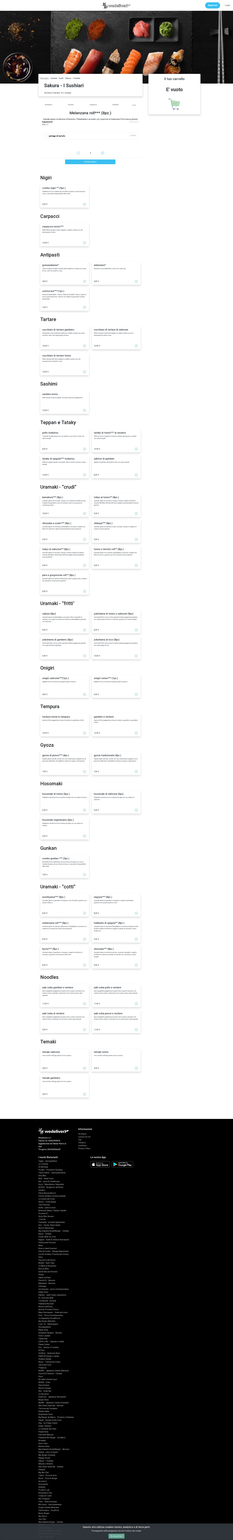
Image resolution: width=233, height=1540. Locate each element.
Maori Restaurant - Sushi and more (53, 1312)
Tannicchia (42, 1338)
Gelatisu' (42, 1487)
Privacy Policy (84, 1148)
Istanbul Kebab (44, 1359)
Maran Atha (43, 1330)
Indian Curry (43, 1292)
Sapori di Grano (44, 1277)
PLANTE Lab (43, 1490)
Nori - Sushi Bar (44, 1391)
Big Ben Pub (43, 1472)
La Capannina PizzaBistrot (49, 1318)
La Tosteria (43, 1164)
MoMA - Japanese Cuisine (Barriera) (53, 1370)
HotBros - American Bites (49, 1353)
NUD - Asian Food (45, 1178)
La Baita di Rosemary (47, 1266)
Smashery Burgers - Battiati (50, 1333)
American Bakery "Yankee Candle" (52, 1210)
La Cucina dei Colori (46, 1199)
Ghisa (40, 1245)
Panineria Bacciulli (46, 1304)
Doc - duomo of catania (48, 1347)
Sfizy (40, 1257)
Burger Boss (43, 1400)
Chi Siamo (82, 1134)
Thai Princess (44, 1205)
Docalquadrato (44, 1327)
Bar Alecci (42, 1516)
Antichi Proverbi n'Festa (48, 1309)
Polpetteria (43, 1432)
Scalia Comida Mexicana (48, 1507)
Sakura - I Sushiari (45, 1461)
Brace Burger (43, 1513)
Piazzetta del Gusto (46, 1260)
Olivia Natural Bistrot (47, 1193)
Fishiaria (41, 1469)
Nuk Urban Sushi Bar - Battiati (50, 1405)
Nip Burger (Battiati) (46, 1321)
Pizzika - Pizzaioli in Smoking (50, 1170)
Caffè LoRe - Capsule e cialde (51, 1341)
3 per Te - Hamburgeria (48, 1324)
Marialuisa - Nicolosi (46, 1283)
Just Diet (42, 1519)
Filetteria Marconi (45, 1435)
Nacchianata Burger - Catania (50, 1522)
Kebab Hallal (43, 1411)
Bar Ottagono (44, 1499)
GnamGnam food (45, 1414)
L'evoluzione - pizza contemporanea (53, 1289)
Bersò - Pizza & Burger (47, 1478)
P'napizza (42, 1368)
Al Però (41, 1350)
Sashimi (115, 104)
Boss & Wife (43, 1269)
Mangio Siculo (44, 1458)
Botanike (42, 1440)
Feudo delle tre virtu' (47, 1237)
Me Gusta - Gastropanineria (49, 1504)
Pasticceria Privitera (47, 1242)
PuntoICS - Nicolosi (46, 1280)
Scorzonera (43, 1484)
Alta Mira (42, 1175)
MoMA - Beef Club (46, 1263)
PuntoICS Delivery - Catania (50, 1373)
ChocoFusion (43, 1385)
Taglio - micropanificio (47, 1161)
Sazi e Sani (42, 1443)
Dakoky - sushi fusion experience (52, 1295)
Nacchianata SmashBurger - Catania (53, 1231)
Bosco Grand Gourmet (47, 1248)
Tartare (71, 104)
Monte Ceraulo (44, 1388)
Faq (79, 1140)
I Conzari (42, 1219)
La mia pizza (43, 1394)
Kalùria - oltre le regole (48, 1452)
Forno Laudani (44, 1336)
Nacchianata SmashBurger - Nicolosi (53, 1449)
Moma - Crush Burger (47, 1202)
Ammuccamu (43, 1446)
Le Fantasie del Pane (47, 1429)
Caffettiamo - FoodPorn (48, 1510)
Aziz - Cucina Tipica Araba (49, 1225)
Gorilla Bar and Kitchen (47, 1272)
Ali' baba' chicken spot (47, 1379)
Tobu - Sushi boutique (47, 1501)
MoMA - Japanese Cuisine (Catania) (53, 1402)
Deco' (40, 1376)
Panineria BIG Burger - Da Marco (52, 1437)
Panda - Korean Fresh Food (49, 1420)
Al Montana (43, 1167)
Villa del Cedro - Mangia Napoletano (53, 1251)
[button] (134, 105)
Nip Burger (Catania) (46, 1455)
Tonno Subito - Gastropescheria (51, 1173)
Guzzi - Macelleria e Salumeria (51, 1184)
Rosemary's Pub (45, 1493)
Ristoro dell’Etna (45, 1306)
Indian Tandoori (44, 1426)
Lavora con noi (84, 1137)
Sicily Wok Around (46, 1216)
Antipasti (48, 104)
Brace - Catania (44, 1234)
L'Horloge (42, 1286)
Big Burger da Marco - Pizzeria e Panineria (56, 1417)
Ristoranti (44, 78)
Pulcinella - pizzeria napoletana (51, 1222)
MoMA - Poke (44, 1382)
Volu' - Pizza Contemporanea (50, 1315)
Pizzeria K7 (43, 1213)
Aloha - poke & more (47, 1207)
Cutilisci (41, 1190)
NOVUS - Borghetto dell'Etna (50, 1187)
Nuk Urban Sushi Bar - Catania (50, 1467)
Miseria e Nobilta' (45, 1464)
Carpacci (93, 104)
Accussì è (42, 1481)
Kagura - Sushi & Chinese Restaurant (53, 1240)
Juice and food (44, 1365)
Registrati (212, 5)
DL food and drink (45, 1298)
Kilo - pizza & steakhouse (49, 1181)
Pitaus (41, 1274)
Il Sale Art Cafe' (45, 1496)
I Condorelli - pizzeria (47, 1301)
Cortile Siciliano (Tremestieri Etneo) (53, 1254)
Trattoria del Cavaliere (47, 1408)
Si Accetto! (116, 1536)
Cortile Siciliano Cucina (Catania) (52, 1196)
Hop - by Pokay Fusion (47, 1423)
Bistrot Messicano (46, 1228)
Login (227, 5)
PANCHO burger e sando (48, 1356)
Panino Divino (44, 1344)
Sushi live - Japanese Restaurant (52, 1397)
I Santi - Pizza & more (47, 1475)
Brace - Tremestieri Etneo (49, 1362)
